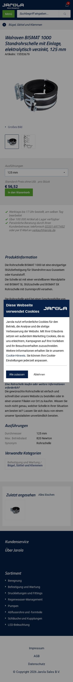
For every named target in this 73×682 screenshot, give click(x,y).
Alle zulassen (17, 374)
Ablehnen (39, 374)
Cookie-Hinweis (15, 355)
